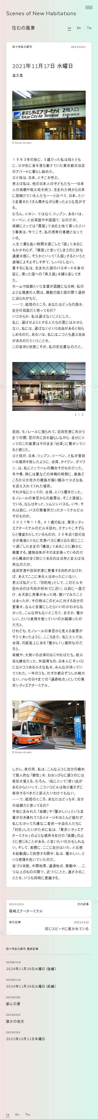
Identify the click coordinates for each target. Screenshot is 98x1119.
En (79, 28)
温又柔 (17, 75)
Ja (69, 28)
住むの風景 (23, 28)
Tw (89, 28)
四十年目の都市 (22, 47)
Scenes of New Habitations (41, 13)
